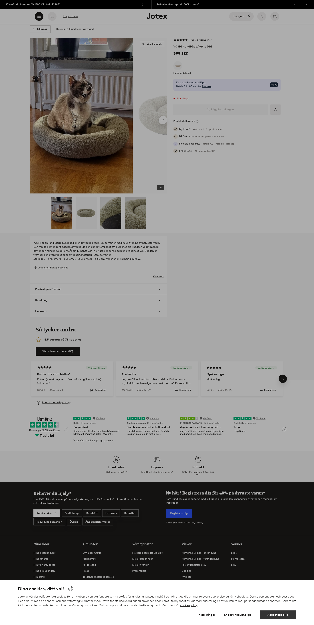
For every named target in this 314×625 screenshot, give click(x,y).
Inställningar (206, 614)
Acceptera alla (277, 614)
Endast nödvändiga (237, 614)
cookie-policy (188, 605)
